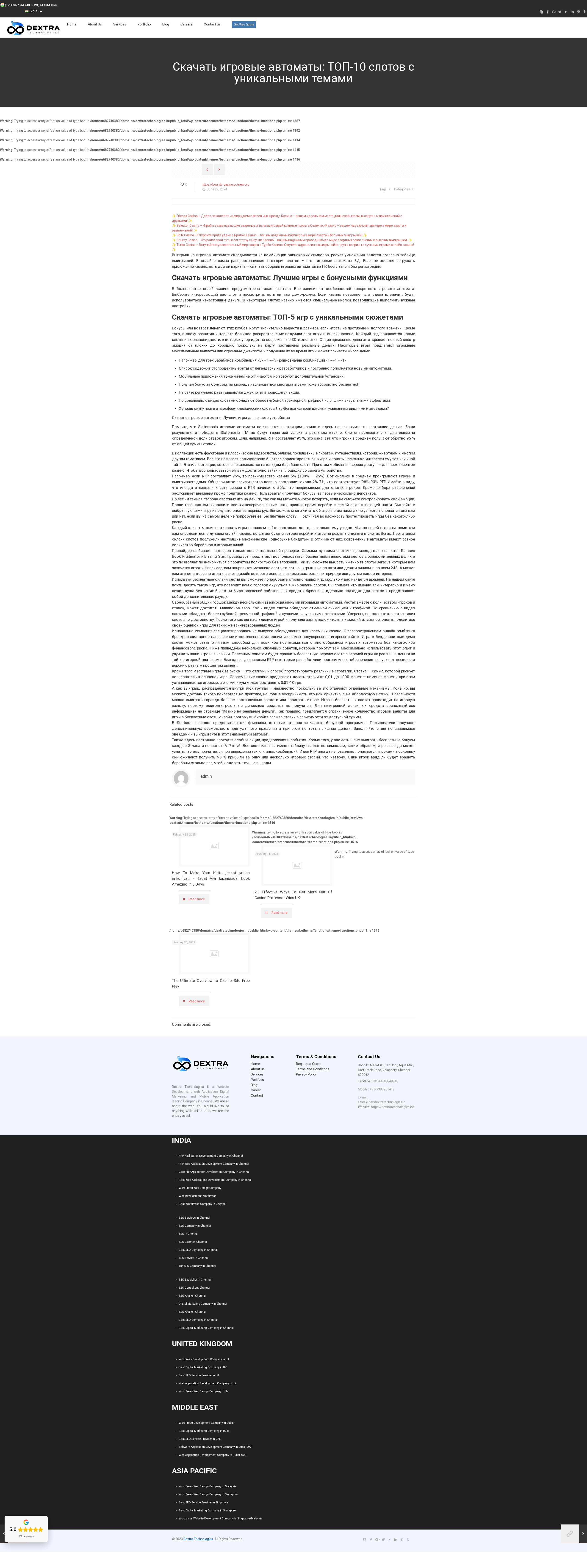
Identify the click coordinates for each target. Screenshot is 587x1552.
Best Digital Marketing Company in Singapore (207, 1510)
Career (256, 1090)
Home (255, 1064)
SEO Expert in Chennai (193, 1241)
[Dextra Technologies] (33, 27)
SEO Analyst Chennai (192, 1295)
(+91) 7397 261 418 (17, 5)
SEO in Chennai (188, 1233)
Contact (257, 1095)
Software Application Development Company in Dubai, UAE (215, 1447)
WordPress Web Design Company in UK (203, 1391)
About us (258, 1069)
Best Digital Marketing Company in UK (203, 1367)
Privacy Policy (306, 1074)
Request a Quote (308, 1064)
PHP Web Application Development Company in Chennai (214, 1163)
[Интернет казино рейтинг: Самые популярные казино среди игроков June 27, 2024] (574, 1533)
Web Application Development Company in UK (207, 1383)
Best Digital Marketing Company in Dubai (204, 1430)
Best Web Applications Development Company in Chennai (215, 1179)
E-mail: (363, 1097)
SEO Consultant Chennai (194, 1287)
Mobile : (364, 1089)
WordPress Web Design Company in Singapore (208, 1494)
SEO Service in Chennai (193, 1257)
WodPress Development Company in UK (204, 1359)
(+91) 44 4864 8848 (44, 5)
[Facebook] (547, 12)
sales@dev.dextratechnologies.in (381, 1102)
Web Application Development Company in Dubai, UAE (212, 1455)
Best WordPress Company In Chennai (202, 1204)
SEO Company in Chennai (195, 1225)
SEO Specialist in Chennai (195, 1279)
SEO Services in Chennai (194, 1217)
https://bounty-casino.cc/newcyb (225, 184)
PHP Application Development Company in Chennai (211, 1155)
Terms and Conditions (312, 1069)
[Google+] (553, 12)
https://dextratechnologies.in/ (392, 1107)
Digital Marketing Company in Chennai (203, 1303)
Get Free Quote (244, 24)
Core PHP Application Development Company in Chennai (214, 1171)
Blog (254, 1085)
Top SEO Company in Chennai (197, 1266)
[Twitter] (559, 12)
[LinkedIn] (572, 12)
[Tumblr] (584, 12)
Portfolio (257, 1080)
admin (206, 776)
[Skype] (541, 12)
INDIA (33, 11)
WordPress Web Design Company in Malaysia (207, 1486)
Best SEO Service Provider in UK (199, 1375)
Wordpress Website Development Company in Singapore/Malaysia (221, 1518)
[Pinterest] (578, 12)
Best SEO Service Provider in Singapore (203, 1502)
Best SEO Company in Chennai (198, 1249)
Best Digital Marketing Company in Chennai (206, 1327)
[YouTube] (566, 12)
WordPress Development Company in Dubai (206, 1422)
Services (257, 1074)
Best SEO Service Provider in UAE (200, 1439)
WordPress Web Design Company (200, 1188)
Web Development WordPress (197, 1196)
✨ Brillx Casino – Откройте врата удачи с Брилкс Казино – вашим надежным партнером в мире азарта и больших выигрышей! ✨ (269, 235)
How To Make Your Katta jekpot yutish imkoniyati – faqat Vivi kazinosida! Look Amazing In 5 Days (211, 878)
